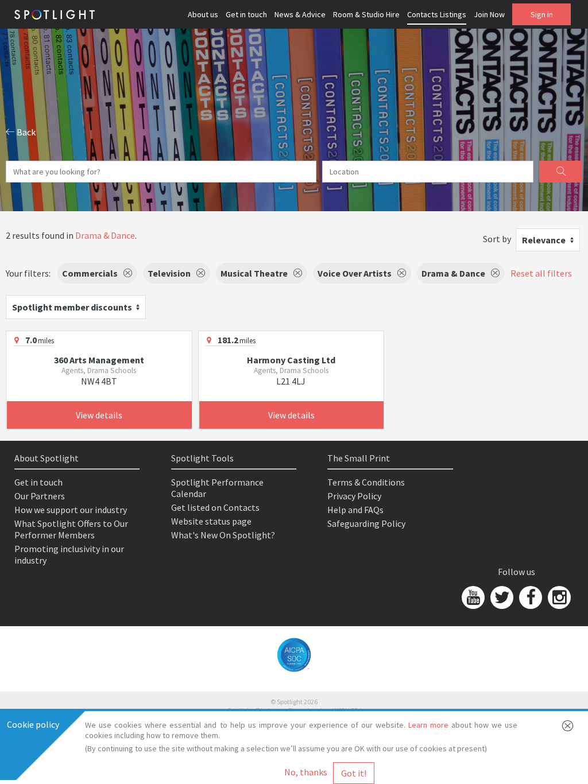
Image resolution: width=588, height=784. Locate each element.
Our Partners (39, 496)
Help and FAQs (355, 509)
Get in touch (246, 14)
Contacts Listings (436, 14)
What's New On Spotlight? (223, 535)
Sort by (497, 238)
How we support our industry (70, 509)
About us (203, 14)
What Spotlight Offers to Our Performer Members (71, 529)
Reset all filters (541, 273)
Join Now (489, 14)
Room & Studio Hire (366, 14)
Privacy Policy (354, 496)
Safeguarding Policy (366, 523)
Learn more (428, 725)
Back (25, 132)
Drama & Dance (105, 235)
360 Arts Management (99, 360)
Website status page (211, 521)
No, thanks (305, 772)
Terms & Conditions (366, 482)
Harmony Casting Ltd (291, 360)
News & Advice (300, 14)
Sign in (542, 14)
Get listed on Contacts (215, 507)
